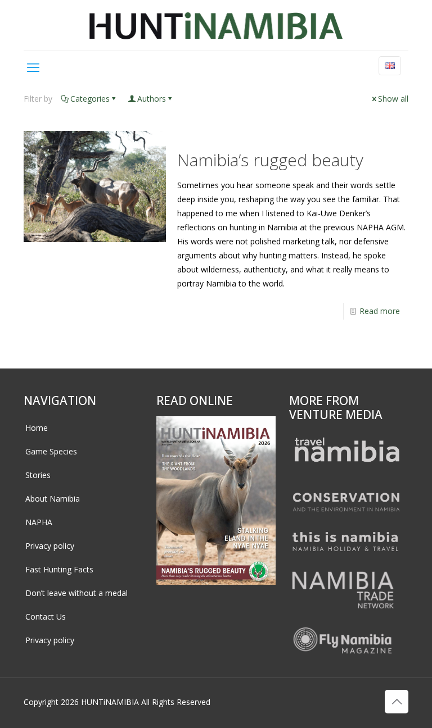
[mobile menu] (33, 66)
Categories (90, 98)
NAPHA (38, 522)
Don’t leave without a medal (76, 593)
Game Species (51, 451)
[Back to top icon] (396, 701)
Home (36, 427)
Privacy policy (49, 545)
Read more (379, 311)
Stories (38, 475)
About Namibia (52, 498)
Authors (151, 98)
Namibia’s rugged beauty (270, 159)
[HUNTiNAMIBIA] (216, 25)
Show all (393, 98)
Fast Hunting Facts (59, 569)
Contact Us (45, 616)
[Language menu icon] (390, 65)
